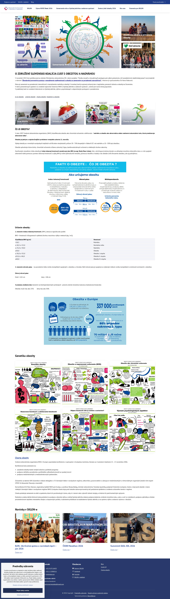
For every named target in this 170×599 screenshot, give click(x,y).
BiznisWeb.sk (91, 596)
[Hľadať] (164, 8)
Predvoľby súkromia (81, 593)
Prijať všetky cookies (23, 590)
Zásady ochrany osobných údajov (98, 593)
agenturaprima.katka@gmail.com (54, 584)
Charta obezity (22, 457)
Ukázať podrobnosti (23, 595)
